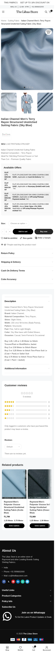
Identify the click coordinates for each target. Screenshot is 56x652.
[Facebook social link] (4, 582)
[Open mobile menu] (3, 11)
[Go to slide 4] (32, 87)
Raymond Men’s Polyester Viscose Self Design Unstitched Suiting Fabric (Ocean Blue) (40, 507)
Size (3, 223)
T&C (43, 177)
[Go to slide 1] (24, 87)
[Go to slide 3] (29, 87)
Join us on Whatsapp (33, 612)
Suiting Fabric (14, 20)
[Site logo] (27, 11)
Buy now (43, 232)
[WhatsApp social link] (23, 582)
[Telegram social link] (27, 582)
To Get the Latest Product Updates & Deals (33, 617)
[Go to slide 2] (27, 87)
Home (3, 20)
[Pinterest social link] (13, 582)
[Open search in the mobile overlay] (46, 12)
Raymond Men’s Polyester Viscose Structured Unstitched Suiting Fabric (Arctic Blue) (14, 507)
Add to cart (22, 232)
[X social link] (9, 582)
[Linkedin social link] (18, 582)
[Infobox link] (13, 7)
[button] (3, 59)
